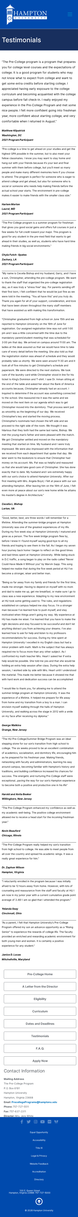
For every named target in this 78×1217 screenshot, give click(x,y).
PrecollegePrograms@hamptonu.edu (34, 1102)
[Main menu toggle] (70, 14)
